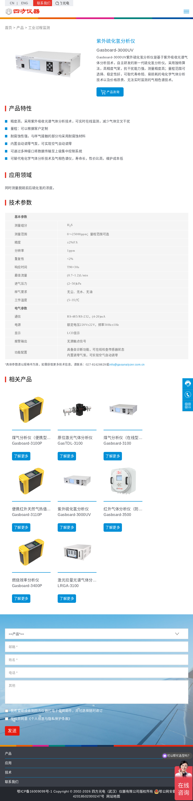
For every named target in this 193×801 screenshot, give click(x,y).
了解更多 (21, 456)
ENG (24, 3)
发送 (12, 731)
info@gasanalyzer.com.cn (127, 364)
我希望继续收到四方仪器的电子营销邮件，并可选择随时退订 (57, 710)
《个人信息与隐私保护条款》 (50, 718)
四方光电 (62, 3)
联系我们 (44, 3)
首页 (8, 28)
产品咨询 (113, 92)
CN (12, 3)
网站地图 (113, 796)
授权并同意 (41, 718)
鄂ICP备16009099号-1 (34, 791)
